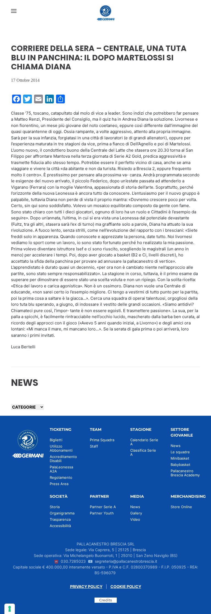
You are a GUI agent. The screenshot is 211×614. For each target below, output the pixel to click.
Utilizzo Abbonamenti (61, 448)
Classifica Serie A (143, 452)
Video (135, 519)
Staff (94, 446)
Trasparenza (60, 519)
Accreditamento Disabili (63, 458)
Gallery (136, 513)
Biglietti (56, 440)
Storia (55, 507)
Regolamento (61, 477)
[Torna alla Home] (105, 11)
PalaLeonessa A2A (61, 469)
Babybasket (180, 464)
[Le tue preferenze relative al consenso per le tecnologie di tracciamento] (9, 609)
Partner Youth (102, 513)
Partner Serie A (103, 507)
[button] (13, 11)
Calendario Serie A (144, 442)
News (176, 445)
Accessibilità (60, 526)
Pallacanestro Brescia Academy (185, 473)
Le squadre (180, 452)
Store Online (181, 507)
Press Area (59, 484)
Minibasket (180, 458)
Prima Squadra (102, 440)
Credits (105, 600)
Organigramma (62, 513)
